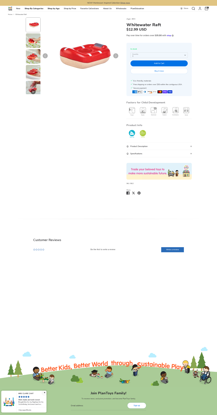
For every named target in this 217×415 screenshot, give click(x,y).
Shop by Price (70, 8)
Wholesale (121, 8)
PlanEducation (137, 8)
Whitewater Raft (21, 14)
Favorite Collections (89, 8)
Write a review (172, 249)
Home (10, 14)
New (18, 8)
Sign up (137, 405)
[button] (33, 24)
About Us (107, 8)
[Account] (199, 8)
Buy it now (159, 71)
